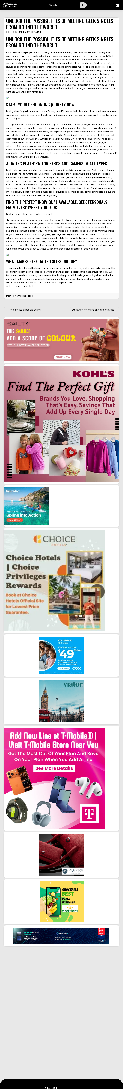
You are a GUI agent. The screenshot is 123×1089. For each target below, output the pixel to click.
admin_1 (39, 32)
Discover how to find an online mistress (93, 309)
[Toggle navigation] (117, 5)
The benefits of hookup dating (24, 309)
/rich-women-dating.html (19, 286)
